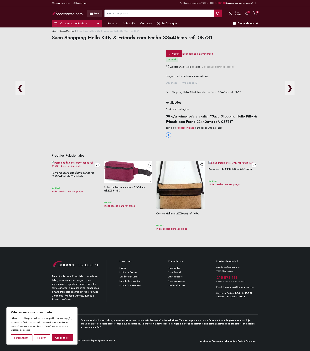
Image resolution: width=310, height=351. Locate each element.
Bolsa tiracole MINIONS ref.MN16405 (230, 169)
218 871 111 (220, 3)
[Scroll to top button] (303, 344)
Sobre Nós (129, 23)
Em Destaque (169, 23)
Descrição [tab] (172, 83)
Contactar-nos (80, 3)
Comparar (98, 176)
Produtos (113, 23)
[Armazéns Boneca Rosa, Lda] (67, 13)
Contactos (146, 23)
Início (54, 31)
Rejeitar (41, 338)
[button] (255, 13)
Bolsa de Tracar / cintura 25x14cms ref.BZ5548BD (124, 188)
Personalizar (21, 338)
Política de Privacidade (129, 285)
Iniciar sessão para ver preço (197, 54)
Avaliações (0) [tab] (190, 83)
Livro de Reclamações (129, 281)
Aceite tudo (61, 338)
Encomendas (174, 268)
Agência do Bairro (106, 340)
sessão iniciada (186, 128)
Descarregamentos (176, 281)
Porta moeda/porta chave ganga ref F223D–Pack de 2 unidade (73, 174)
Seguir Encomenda (62, 3)
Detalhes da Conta (176, 285)
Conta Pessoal (174, 272)
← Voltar (174, 54)
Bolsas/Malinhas (67, 31)
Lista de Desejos (175, 276)
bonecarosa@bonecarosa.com (238, 287)
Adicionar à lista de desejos (185, 66)
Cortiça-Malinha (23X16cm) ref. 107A (177, 213)
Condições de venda (129, 276)
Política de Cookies (128, 272)
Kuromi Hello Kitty (200, 76)
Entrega (122, 268)
